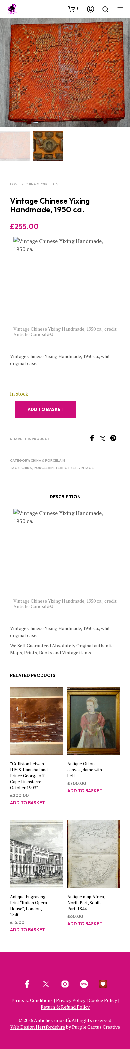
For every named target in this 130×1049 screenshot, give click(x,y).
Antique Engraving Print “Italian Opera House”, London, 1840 (28, 905)
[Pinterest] (115, 439)
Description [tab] (65, 496)
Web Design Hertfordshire (37, 1027)
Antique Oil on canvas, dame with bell (84, 769)
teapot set (66, 468)
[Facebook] (94, 439)
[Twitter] (105, 439)
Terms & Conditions (32, 1000)
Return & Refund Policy (65, 1007)
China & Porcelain (42, 184)
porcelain (44, 468)
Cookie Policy (103, 1000)
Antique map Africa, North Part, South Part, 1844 (86, 902)
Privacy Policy (70, 1000)
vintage (86, 468)
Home (15, 184)
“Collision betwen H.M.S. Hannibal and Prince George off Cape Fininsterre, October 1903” (29, 775)
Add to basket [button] (27, 802)
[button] (73, 8)
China (26, 468)
